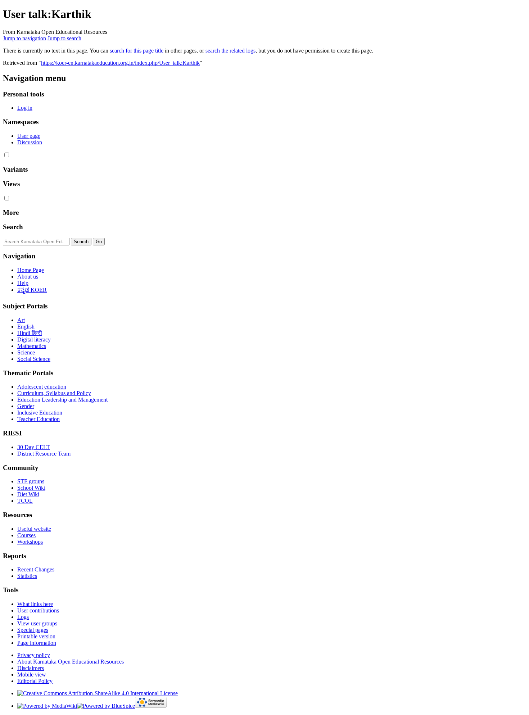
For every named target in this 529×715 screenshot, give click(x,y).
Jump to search (64, 38)
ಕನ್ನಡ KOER (32, 290)
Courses (26, 535)
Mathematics (31, 346)
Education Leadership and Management (62, 400)
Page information (36, 643)
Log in (24, 108)
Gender (25, 406)
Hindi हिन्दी (29, 333)
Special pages (32, 630)
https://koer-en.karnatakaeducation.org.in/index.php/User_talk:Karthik (120, 63)
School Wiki (31, 488)
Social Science (33, 359)
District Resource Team (44, 454)
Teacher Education (38, 419)
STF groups (30, 481)
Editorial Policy (35, 681)
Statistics (27, 576)
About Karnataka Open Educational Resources (70, 662)
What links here (35, 604)
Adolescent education (41, 387)
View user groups (37, 623)
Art (21, 320)
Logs (23, 617)
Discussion (29, 142)
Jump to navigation (24, 38)
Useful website (34, 529)
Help (22, 283)
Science (26, 352)
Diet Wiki (28, 494)
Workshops (30, 542)
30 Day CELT (33, 447)
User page (28, 136)
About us (27, 276)
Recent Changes (35, 569)
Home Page (30, 270)
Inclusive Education (39, 412)
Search (13, 227)
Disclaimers (30, 668)
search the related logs (230, 50)
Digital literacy (34, 339)
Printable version (36, 636)
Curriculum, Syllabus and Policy (54, 393)
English (26, 326)
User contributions (38, 610)
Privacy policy (33, 655)
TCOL (25, 501)
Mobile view (31, 674)
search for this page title (136, 50)
